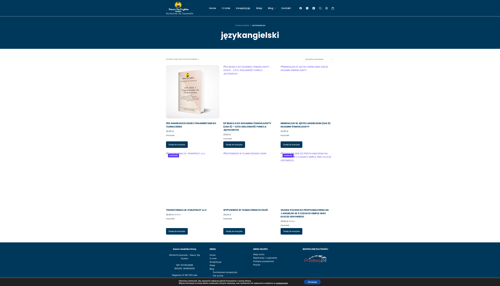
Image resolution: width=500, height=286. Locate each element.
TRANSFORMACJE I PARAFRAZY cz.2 (186, 210)
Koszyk (256, 264)
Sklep (259, 8)
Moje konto (258, 254)
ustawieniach (282, 283)
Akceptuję (312, 282)
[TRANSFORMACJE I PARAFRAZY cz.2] (192, 178)
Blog (270, 8)
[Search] (320, 8)
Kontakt (286, 8)
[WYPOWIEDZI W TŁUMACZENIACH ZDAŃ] (250, 178)
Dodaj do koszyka (177, 144)
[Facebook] (301, 8)
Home (212, 8)
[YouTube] (314, 8)
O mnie (226, 8)
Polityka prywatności (263, 261)
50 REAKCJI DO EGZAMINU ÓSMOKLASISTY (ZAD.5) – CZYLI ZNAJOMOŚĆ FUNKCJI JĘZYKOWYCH (247, 126)
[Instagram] (307, 8)
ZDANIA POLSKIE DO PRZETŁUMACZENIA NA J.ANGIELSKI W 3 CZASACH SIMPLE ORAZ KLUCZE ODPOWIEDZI (305, 213)
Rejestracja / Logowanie (265, 257)
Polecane (170, 135)
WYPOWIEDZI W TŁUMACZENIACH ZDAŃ (245, 210)
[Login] (326, 8)
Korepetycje (243, 8)
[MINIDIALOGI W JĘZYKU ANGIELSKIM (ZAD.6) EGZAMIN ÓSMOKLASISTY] (307, 91)
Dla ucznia (218, 275)
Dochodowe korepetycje (225, 272)
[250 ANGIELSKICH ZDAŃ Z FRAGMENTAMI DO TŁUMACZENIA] (192, 91)
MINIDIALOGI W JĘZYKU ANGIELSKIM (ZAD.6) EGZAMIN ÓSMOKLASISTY (305, 125)
